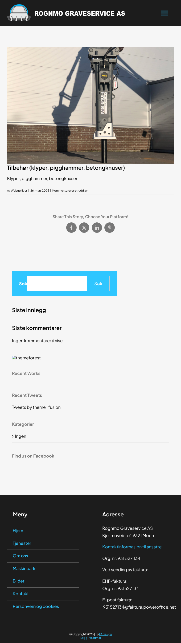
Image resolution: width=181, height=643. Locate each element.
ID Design (105, 634)
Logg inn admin (90, 637)
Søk (23, 283)
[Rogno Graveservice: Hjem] (69, 13)
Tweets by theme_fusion (36, 407)
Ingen (20, 436)
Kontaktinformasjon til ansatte (132, 546)
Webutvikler (19, 190)
